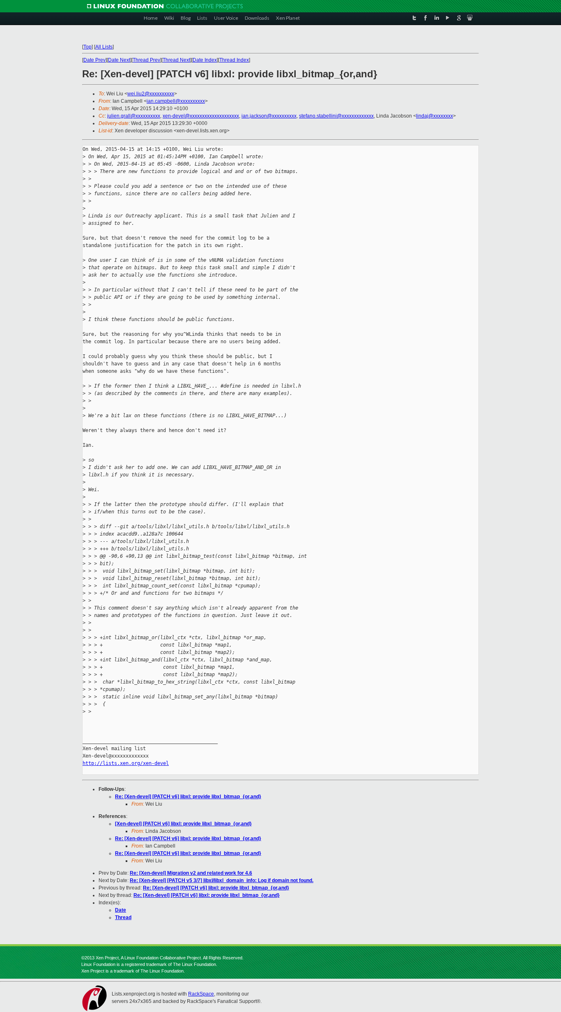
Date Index (205, 60)
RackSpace (201, 994)
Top (87, 47)
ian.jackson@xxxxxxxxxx (269, 116)
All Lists (104, 47)
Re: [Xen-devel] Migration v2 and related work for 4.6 (191, 873)
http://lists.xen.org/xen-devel (126, 763)
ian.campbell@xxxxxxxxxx (176, 101)
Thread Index (234, 60)
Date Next (119, 60)
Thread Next (176, 60)
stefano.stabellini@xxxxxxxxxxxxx (336, 116)
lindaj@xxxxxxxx (434, 116)
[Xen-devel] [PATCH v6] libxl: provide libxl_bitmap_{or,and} (183, 824)
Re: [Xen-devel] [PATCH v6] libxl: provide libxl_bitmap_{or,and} (188, 796)
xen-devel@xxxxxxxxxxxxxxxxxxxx (201, 116)
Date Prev (94, 60)
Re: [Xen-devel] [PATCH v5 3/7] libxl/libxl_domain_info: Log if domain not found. (221, 880)
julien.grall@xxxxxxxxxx (133, 116)
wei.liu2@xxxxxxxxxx (150, 94)
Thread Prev (146, 60)
